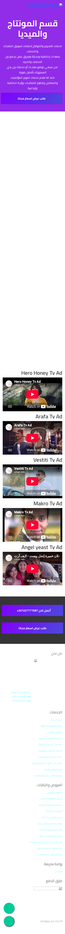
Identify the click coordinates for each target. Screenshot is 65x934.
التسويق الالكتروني (54, 792)
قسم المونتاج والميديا (53, 769)
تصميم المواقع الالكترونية (51, 726)
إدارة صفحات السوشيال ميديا (50, 823)
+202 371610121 (20, 692)
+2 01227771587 (21, 700)
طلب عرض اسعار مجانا (32, 98)
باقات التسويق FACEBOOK (50, 854)
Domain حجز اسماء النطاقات (49, 744)
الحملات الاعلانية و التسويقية (50, 750)
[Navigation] (7, 7)
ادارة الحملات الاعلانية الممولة (49, 848)
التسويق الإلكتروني (54, 732)
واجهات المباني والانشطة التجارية (48, 775)
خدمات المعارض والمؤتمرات (50, 757)
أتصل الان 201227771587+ (33, 610)
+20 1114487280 (21, 696)
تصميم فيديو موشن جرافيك (50, 836)
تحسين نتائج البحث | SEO (52, 817)
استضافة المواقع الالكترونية (50, 738)
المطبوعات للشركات (54, 811)
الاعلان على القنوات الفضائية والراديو (47, 763)
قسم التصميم (56, 719)
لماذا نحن (58, 871)
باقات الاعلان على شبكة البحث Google (46, 842)
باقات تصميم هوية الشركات (50, 829)
